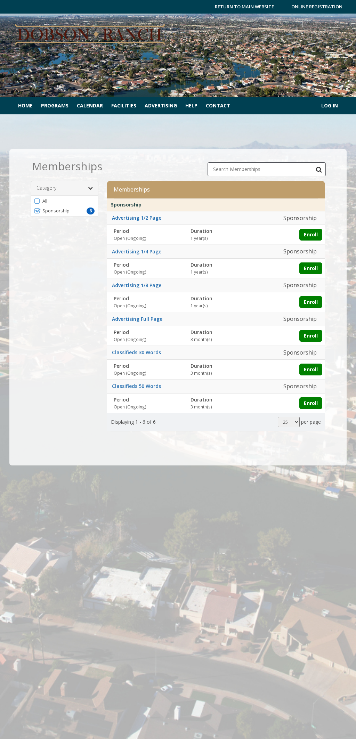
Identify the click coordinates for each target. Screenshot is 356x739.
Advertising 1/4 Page (136, 251)
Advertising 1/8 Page (136, 285)
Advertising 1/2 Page (136, 217)
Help (191, 105)
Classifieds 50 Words (136, 386)
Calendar (90, 105)
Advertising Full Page (137, 319)
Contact (218, 105)
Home (25, 105)
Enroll (311, 234)
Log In (329, 105)
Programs (54, 105)
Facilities (123, 105)
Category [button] (46, 188)
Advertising (161, 105)
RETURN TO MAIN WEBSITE (244, 6)
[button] (64, 201)
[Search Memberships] (319, 169)
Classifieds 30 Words (136, 352)
